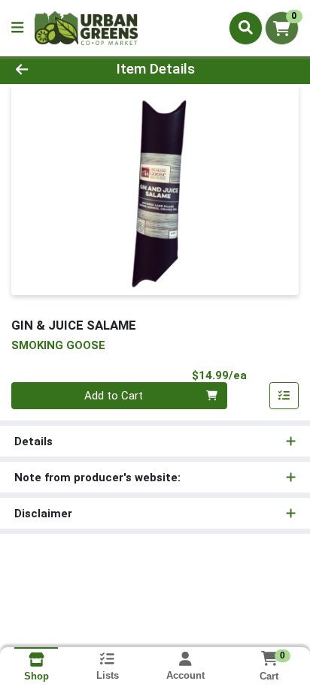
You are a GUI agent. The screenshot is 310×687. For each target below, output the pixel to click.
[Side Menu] (17, 28)
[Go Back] (47, 69)
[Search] (246, 27)
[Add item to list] (284, 395)
